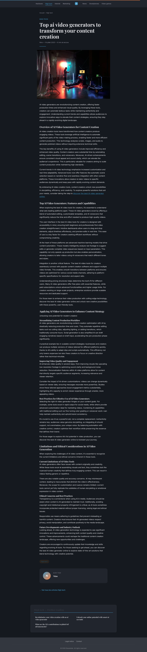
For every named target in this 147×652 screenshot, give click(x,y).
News (85, 4)
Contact (79, 641)
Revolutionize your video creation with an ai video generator (51, 618)
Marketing (66, 4)
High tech (48, 4)
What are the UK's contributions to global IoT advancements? (52, 625)
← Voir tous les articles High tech (52, 590)
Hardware (39, 4)
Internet (57, 4)
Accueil (41, 13)
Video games (106, 4)
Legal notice (69, 641)
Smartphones (94, 4)
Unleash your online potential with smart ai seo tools (93, 618)
